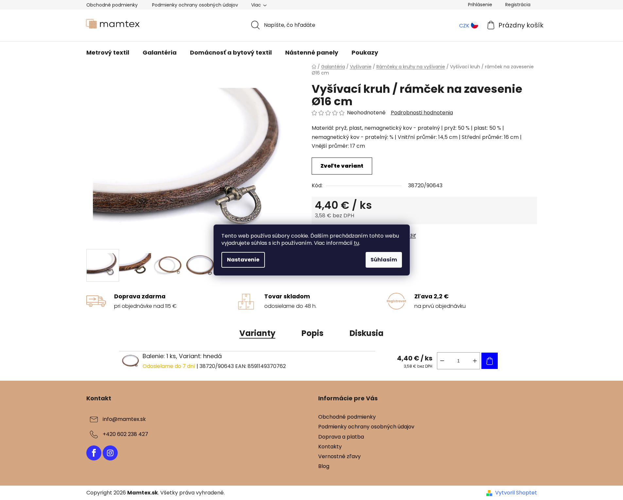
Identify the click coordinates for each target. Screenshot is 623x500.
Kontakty (330, 446)
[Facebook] (93, 452)
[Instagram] (110, 452)
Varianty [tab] (257, 333)
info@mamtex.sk (124, 419)
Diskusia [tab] (367, 333)
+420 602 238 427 (125, 434)
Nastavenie (243, 259)
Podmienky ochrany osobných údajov (195, 5)
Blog (323, 466)
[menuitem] (108, 53)
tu (356, 243)
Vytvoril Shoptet (516, 492)
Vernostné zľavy (339, 456)
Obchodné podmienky (112, 5)
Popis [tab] (312, 333)
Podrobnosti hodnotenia (422, 112)
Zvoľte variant (341, 166)
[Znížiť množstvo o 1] (442, 361)
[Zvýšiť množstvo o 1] (475, 361)
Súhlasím (384, 259)
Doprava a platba (341, 437)
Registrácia (517, 4)
